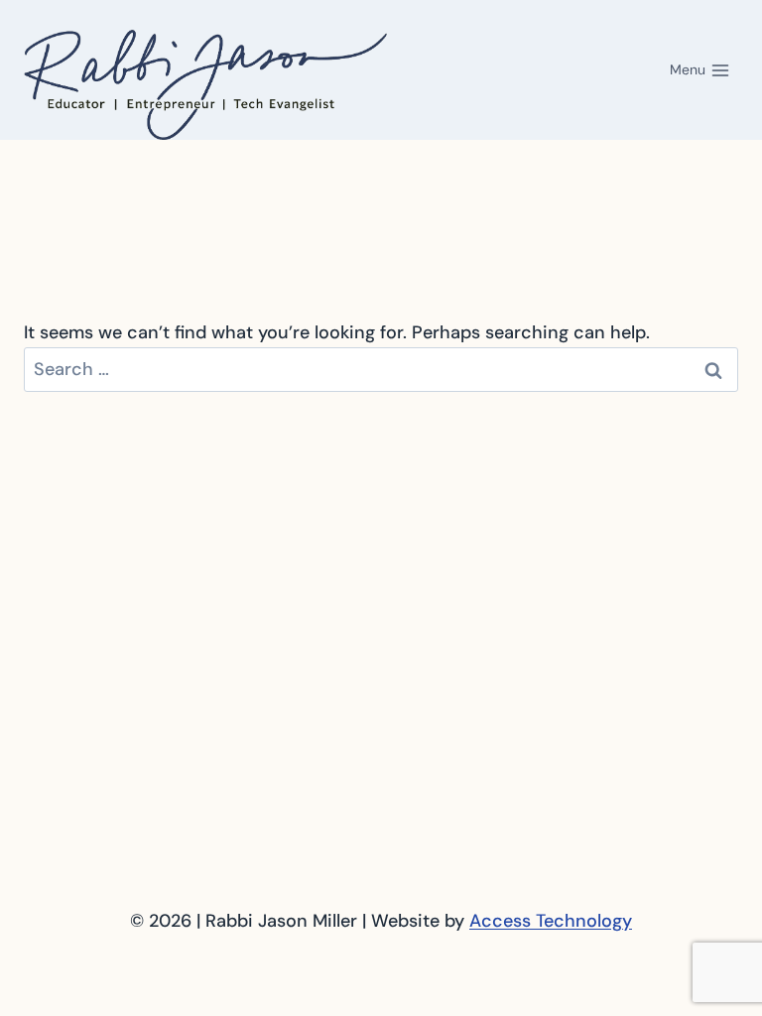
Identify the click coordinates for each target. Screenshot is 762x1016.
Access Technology (550, 921)
